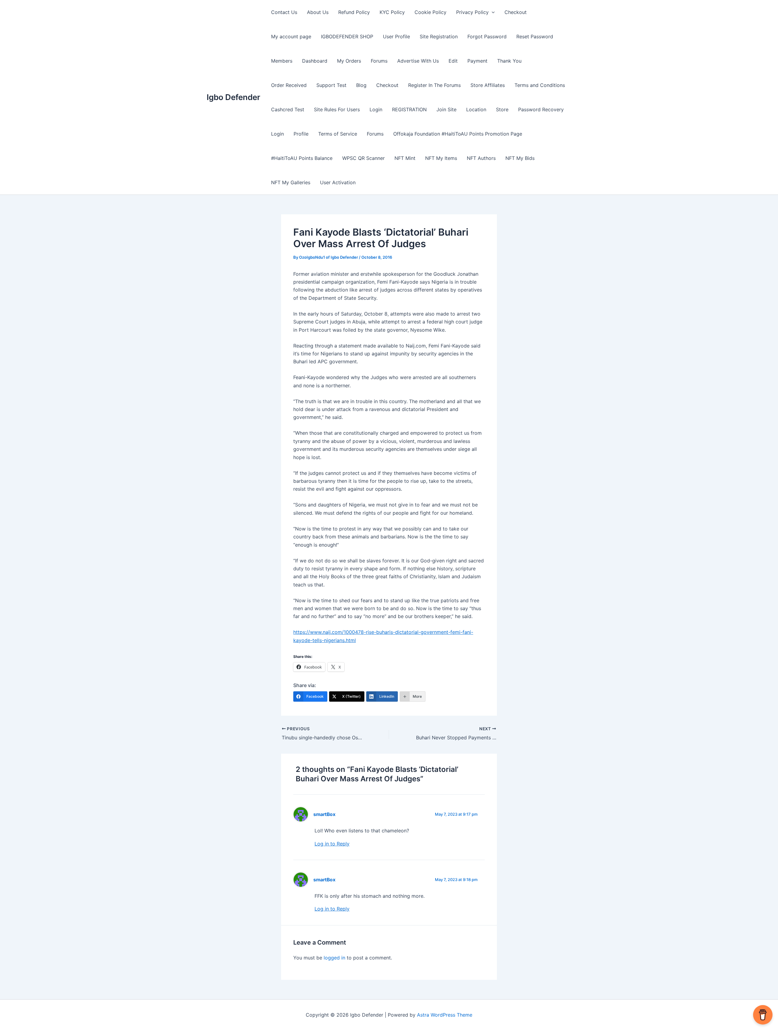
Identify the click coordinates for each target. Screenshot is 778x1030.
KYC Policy (392, 12)
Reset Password (534, 36)
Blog (361, 85)
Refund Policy (354, 12)
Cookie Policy (430, 12)
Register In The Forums (434, 85)
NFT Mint (404, 158)
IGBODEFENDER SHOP (347, 36)
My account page (291, 36)
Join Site (446, 109)
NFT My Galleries (290, 182)
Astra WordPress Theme (444, 1015)
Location (476, 109)
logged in (334, 958)
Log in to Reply (332, 844)
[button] (492, 12)
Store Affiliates (487, 85)
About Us (318, 12)
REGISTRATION (409, 109)
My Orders (349, 61)
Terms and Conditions (540, 85)
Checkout (515, 12)
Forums (379, 61)
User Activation (338, 182)
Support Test (331, 85)
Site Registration (439, 36)
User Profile (396, 36)
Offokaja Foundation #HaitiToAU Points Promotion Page (457, 134)
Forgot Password (487, 36)
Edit (453, 61)
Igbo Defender (233, 97)
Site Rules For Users (337, 109)
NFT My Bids (520, 158)
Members (281, 61)
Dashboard (314, 61)
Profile (301, 134)
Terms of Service (337, 134)
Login (376, 109)
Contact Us (284, 12)
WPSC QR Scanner (363, 158)
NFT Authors (481, 158)
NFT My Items (441, 158)
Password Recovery (541, 109)
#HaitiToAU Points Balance (301, 158)
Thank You (509, 61)
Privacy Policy (472, 12)
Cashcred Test (287, 109)
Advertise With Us (418, 61)
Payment (477, 61)
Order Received (289, 85)
